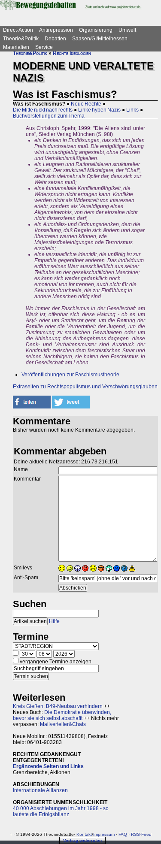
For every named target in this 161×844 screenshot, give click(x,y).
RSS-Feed (141, 834)
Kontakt (84, 834)
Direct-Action (18, 30)
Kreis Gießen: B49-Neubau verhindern (58, 706)
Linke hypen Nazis (99, 110)
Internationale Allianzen (40, 790)
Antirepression (56, 30)
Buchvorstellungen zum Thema (49, 116)
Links (132, 110)
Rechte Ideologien (72, 53)
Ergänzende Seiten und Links (48, 766)
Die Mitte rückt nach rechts (43, 110)
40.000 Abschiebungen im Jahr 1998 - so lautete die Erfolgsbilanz (61, 811)
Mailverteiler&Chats (63, 724)
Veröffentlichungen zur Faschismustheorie (70, 375)
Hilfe (54, 621)
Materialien (16, 47)
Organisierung (95, 30)
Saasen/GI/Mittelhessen (100, 39)
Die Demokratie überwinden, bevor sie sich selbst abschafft (62, 715)
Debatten (55, 39)
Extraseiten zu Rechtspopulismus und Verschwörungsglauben (85, 387)
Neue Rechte (86, 104)
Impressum (104, 834)
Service (44, 47)
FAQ (122, 834)
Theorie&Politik (21, 39)
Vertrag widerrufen (82, 840)
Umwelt (127, 30)
